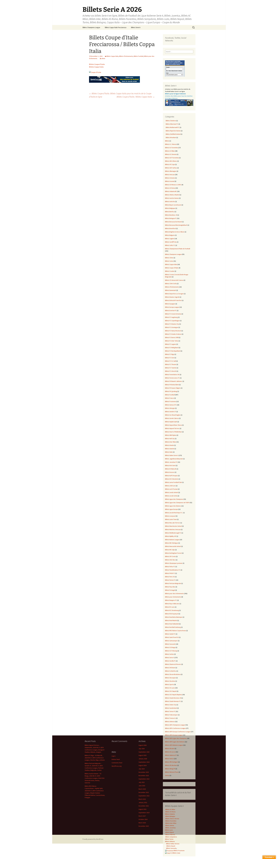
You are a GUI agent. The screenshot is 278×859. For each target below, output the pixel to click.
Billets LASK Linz (170, 486)
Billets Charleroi (170, 121)
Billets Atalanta (170, 814)
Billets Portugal (170, 590)
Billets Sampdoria (171, 837)
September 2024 (144, 762)
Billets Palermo (170, 835)
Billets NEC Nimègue (171, 543)
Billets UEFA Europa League (174, 735)
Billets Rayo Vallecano (172, 604)
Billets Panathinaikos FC (172, 570)
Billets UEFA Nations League (174, 745)
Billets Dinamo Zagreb (172, 297)
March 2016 (142, 823)
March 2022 (142, 799)
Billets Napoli (169, 832)
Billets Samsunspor (171, 641)
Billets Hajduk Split (171, 422)
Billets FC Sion (169, 358)
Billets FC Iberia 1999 (171, 337)
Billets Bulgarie (170, 235)
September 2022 (144, 796)
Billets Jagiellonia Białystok (174, 459)
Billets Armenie (170, 178)
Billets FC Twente (170, 368)
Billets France (169, 398)
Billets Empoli (170, 846)
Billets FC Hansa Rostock (173, 331)
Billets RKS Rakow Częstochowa (175, 631)
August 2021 (142, 809)
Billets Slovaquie (170, 678)
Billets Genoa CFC (170, 405)
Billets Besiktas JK (171, 215)
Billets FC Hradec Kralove (173, 334)
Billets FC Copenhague (172, 321)
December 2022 (144, 792)
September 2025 (144, 752)
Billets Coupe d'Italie (171, 268)
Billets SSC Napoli (170, 691)
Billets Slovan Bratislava (172, 674)
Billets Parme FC (170, 580)
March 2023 (142, 789)
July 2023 (142, 782)
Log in (113, 756)
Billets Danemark (170, 290)
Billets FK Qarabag (171, 391)
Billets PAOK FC (170, 573)
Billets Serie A (135, 27)
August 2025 (142, 755)
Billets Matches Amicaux (173, 529)
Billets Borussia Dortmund (173, 222)
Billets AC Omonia (170, 154)
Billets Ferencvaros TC (172, 378)
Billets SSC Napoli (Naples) (173, 695)
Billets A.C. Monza (170, 144)
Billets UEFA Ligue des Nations (174, 742)
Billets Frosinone (170, 401)
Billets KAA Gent (170, 465)
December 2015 (144, 826)
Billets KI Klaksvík (170, 469)
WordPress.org (117, 766)
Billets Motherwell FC (172, 127)
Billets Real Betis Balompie (173, 617)
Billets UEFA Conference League (175, 728)
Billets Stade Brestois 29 (173, 698)
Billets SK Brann (170, 668)
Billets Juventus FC (171, 462)
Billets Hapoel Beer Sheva (173, 425)
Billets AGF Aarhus (171, 168)
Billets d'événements (126, 56)
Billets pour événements (173, 597)
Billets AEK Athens (171, 161)
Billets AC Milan (170, 151)
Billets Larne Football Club (173, 482)
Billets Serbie (169, 654)
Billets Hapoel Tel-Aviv (172, 428)
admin (103, 58)
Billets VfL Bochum (171, 765)
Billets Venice (169, 759)
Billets (167, 141)
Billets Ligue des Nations (173, 506)
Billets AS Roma (170, 188)
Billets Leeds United (171, 492)
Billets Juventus (170, 828)
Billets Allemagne (170, 171)
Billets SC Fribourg (171, 651)
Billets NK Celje (170, 550)
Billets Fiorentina (170, 821)
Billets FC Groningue (171, 327)
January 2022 (143, 802)
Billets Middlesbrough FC (173, 533)
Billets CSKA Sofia (171, 284)
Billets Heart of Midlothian (173, 432)
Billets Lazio (169, 830)
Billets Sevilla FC (170, 661)
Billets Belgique (170, 208)
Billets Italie (169, 452)
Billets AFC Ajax (170, 164)
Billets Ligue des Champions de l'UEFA (177, 503)
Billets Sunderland (171, 708)
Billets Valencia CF (171, 755)
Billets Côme (169, 258)
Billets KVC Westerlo (171, 479)
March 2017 (142, 816)
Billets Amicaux (170, 175)
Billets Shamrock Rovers (173, 664)
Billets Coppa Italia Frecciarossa (115, 27)
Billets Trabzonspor (171, 715)
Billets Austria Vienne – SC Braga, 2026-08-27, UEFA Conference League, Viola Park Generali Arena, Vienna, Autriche (94, 778)
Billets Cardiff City (170, 242)
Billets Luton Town (171, 519)
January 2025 (143, 759)
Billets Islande (169, 449)
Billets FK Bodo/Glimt (172, 385)
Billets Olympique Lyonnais (173, 563)
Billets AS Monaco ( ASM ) (173, 185)
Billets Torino (169, 839)
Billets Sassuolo (170, 644)
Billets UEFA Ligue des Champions (176, 738)
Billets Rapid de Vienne (172, 131)
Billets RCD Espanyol (171, 614)
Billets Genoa (169, 825)
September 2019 (144, 813)
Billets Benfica (169, 212)
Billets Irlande (169, 445)
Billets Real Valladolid (172, 624)
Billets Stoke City (170, 705)
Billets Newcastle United (173, 546)
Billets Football (138, 56)
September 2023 (144, 779)
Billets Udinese (170, 721)
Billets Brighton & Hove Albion (174, 232)
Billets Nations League (172, 540)
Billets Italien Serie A (171, 455)
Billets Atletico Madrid (172, 195)
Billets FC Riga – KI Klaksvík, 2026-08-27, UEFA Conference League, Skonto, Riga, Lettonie (95, 757)
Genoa (167, 775)
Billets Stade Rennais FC (173, 701)
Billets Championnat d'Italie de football (177, 249)
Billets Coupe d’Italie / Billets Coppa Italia (136, 96)
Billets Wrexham (170, 137)
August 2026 (142, 745)
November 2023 (144, 776)
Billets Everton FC (170, 310)
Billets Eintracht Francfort (173, 300)
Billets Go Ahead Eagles (172, 415)
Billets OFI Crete (170, 556)
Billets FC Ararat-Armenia (173, 314)
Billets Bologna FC (171, 218)
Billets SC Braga (170, 647)
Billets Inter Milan (170, 442)
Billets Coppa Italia (112, 56)
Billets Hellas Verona (172, 844)
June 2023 (142, 786)
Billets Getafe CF (170, 412)
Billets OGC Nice (170, 560)
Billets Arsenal (169, 181)
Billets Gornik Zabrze (172, 418)
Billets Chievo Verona (172, 819)
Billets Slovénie (170, 681)
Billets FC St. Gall (170, 361)
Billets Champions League (91, 27)
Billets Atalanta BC (171, 191)
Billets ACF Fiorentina (172, 158)
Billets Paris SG (170, 577)
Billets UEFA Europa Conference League (178, 732)
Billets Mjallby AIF (170, 536)
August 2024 (142, 765)
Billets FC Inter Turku (171, 341)
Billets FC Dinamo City (172, 324)
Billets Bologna (170, 816)
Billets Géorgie (170, 408)
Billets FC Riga (169, 354)
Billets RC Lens (170, 607)
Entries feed (116, 759)
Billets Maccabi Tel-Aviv (172, 523)
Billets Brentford (170, 228)
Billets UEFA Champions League (175, 725)
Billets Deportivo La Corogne (174, 294)
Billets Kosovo (169, 472)
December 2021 (144, 806)
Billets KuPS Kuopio (171, 476)
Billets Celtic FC (170, 245)
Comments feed (117, 763)
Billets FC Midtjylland (171, 348)
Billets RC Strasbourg (172, 610)
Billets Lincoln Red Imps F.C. (174, 513)
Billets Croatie (169, 271)
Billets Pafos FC (170, 567)
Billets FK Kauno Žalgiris (172, 388)
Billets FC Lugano (170, 344)
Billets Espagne (170, 304)
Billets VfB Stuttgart (171, 762)
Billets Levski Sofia (171, 496)
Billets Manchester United (173, 526)
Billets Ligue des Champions (174, 499)
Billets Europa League (172, 307)
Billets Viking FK (170, 769)
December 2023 (144, 772)
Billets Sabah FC (170, 634)
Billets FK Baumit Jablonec (173, 381)
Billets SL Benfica (170, 671)
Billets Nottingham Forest (173, 553)
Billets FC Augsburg (171, 317)
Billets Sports (169, 684)
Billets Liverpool (170, 516)
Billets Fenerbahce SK (172, 374)
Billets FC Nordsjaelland (172, 351)
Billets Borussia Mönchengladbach (176, 225)
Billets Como (169, 261)
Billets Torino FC (170, 711)
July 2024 (142, 769)
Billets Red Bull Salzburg (173, 627)
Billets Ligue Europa (171, 509)
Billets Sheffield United (172, 134)
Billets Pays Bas (170, 587)
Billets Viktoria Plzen (171, 772)
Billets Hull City (170, 438)
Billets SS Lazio (170, 688)
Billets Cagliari (169, 239)
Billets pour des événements (174, 593)
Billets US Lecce (170, 752)
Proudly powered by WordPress (93, 839)
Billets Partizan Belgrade (173, 583)
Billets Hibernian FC (171, 124)
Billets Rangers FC (171, 600)
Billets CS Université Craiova (174, 280)
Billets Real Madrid (171, 620)
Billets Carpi (176, 853)
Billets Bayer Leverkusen (173, 205)
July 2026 (142, 749)
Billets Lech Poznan (171, 489)
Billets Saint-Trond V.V (172, 637)
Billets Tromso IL (170, 718)
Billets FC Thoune (170, 364)
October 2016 (143, 819)
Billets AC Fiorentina (171, 148)
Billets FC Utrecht (170, 371)
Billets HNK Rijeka (170, 435)
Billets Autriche (170, 201)
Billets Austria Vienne (172, 198)
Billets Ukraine (169, 748)
